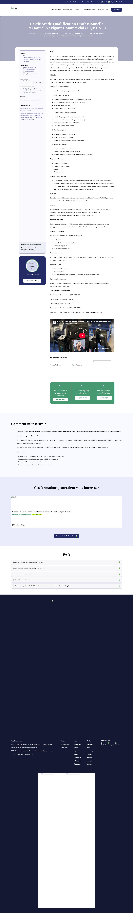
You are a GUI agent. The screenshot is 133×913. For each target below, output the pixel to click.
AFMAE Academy (76, 2)
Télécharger (104, 397)
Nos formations (56, 9)
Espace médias (86, 2)
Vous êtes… (77, 9)
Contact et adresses (95, 2)
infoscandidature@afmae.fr (35, 100)
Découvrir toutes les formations (65, 536)
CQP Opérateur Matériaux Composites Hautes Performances (32, 751)
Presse (63, 741)
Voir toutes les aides (31, 280)
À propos (101, 9)
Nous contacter (60, 399)
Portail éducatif (67, 2)
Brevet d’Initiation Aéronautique (22, 754)
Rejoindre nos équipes (89, 9)
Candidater (116, 10)
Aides (107, 9)
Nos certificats (67, 9)
